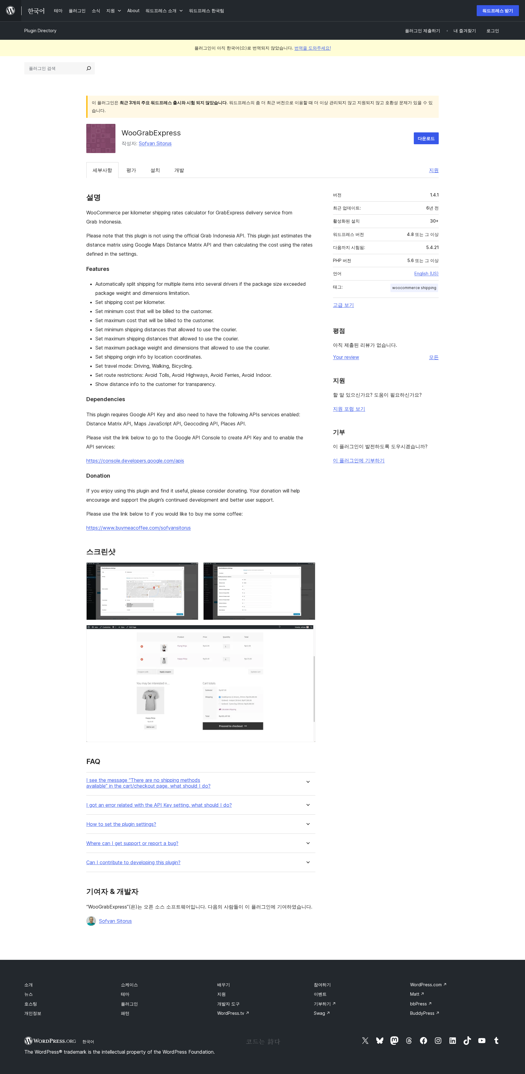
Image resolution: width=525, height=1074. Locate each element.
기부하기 (325, 1003)
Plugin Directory (40, 30)
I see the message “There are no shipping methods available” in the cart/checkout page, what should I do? (148, 783)
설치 (155, 170)
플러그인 (129, 1003)
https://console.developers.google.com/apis (135, 461)
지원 (434, 170)
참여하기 (322, 984)
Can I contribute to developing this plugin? (133, 862)
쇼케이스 (129, 984)
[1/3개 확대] (190, 571)
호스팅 (30, 1003)
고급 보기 (343, 305)
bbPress (421, 1003)
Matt (417, 994)
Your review (346, 357)
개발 (179, 170)
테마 (125, 994)
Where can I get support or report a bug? (132, 843)
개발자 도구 (228, 1003)
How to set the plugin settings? (121, 824)
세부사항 (102, 170)
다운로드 (426, 138)
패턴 (125, 1013)
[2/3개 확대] (307, 571)
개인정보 (32, 1013)
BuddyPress (425, 1013)
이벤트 (320, 994)
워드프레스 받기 (497, 10)
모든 (434, 357)
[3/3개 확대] (307, 633)
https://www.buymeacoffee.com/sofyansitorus (138, 528)
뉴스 (28, 994)
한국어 (88, 1041)
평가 (131, 170)
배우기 (223, 984)
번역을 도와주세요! (312, 47)
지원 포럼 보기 (349, 409)
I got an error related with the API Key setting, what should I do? (159, 805)
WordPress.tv (233, 1013)
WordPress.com (428, 984)
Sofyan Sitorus (155, 143)
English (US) (426, 273)
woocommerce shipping (414, 287)
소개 (28, 984)
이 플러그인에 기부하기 (359, 460)
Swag (322, 1013)
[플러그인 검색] (89, 68)
